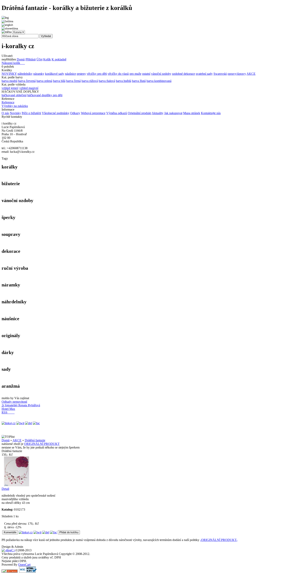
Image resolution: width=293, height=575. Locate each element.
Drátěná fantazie (35, 440)
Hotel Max (8, 409)
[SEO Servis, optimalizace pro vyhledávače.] (10, 571)
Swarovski (220, 73)
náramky (38, 73)
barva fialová (107, 81)
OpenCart (24, 564)
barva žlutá (139, 81)
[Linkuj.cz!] (9, 423)
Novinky (15, 113)
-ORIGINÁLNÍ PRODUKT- (218, 540)
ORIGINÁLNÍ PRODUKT (42, 444)
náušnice (70, 73)
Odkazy (75, 113)
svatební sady (204, 73)
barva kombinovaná (158, 81)
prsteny (81, 73)
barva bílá (59, 81)
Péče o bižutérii (31, 113)
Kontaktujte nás (211, 113)
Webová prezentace (93, 113)
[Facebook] (36, 423)
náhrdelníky (25, 73)
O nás (5, 113)
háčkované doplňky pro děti (44, 95)
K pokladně (59, 59)
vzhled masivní (28, 88)
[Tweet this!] (20, 423)
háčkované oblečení (14, 95)
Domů (21, 59)
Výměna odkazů (116, 113)
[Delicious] (28, 423)
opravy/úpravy (237, 73)
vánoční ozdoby (161, 73)
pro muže (135, 73)
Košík (47, 59)
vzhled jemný (10, 88)
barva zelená (44, 81)
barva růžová (90, 81)
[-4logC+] (8, 550)
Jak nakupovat (173, 113)
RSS (8, 412)
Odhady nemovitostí (14, 401)
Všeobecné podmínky (55, 113)
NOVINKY (9, 73)
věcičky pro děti (97, 73)
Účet (39, 59)
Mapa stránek (191, 113)
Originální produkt (139, 113)
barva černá (73, 81)
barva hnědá (123, 81)
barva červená (27, 81)
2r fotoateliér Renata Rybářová (21, 405)
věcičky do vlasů (118, 73)
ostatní (146, 73)
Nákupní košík (13, 63)
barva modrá (9, 81)
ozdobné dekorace (183, 73)
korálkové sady (54, 73)
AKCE (251, 73)
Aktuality (157, 113)
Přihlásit (31, 59)
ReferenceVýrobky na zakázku (15, 104)
